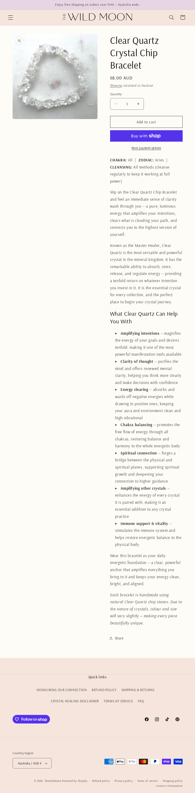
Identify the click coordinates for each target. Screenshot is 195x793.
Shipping (116, 85)
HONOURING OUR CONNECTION (62, 690)
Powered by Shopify (74, 781)
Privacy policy (123, 781)
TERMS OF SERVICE (118, 701)
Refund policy (101, 781)
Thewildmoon (53, 781)
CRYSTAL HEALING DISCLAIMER (75, 701)
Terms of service (147, 781)
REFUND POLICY (104, 690)
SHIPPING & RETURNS (138, 690)
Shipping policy (172, 781)
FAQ (141, 701)
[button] (10, 17)
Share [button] (119, 638)
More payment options (146, 148)
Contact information (169, 786)
